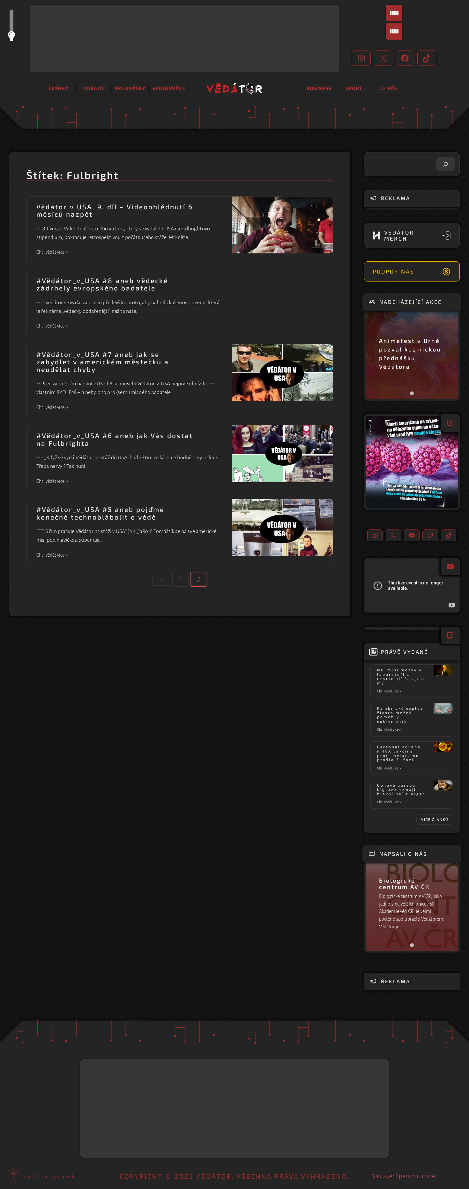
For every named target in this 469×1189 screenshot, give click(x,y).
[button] (412, 462)
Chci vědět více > (52, 252)
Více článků (434, 820)
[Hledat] (445, 164)
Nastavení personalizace (403, 1176)
